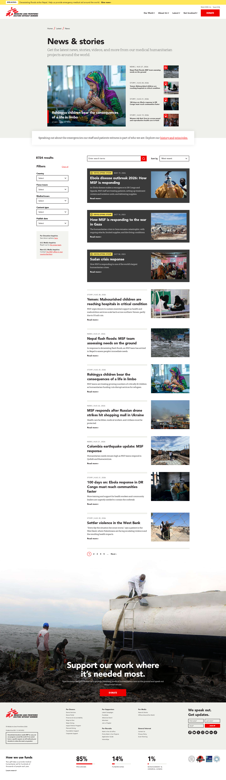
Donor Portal (70, 715)
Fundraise (105, 715)
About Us (162, 13)
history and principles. (174, 137)
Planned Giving (71, 728)
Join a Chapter (106, 723)
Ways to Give (70, 720)
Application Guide (107, 737)
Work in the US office (108, 731)
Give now (105, 2)
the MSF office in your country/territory (51, 253)
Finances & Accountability (74, 718)
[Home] (32, 11)
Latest (175, 13)
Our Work (148, 13)
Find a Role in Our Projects (110, 734)
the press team (55, 245)
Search (215, 7)
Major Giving (70, 723)
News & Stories (143, 712)
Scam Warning (142, 737)
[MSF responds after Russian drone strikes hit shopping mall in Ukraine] (138, 414)
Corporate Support (72, 733)
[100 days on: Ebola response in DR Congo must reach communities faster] (154, 104)
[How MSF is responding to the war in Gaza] (138, 226)
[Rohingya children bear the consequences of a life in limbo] (138, 378)
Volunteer (105, 720)
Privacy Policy (142, 734)
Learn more (11, 770)
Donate (113, 692)
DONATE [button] (210, 12)
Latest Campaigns (107, 712)
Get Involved (190, 13)
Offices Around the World (146, 715)
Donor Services (71, 712)
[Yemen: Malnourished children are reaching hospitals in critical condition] (154, 88)
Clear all (65, 167)
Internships (105, 739)
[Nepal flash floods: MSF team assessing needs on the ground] (154, 71)
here (56, 238)
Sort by (154, 158)
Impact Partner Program (73, 725)
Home (50, 28)
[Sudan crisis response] (138, 266)
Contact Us (141, 731)
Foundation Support (72, 731)
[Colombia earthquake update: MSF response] (138, 450)
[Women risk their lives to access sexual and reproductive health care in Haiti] (154, 120)
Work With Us (206, 7)
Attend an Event (107, 718)
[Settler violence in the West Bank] (138, 527)
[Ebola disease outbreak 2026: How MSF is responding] (138, 185)
